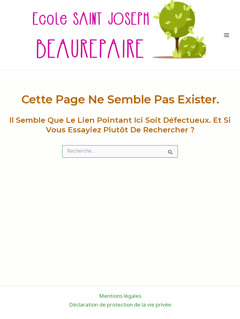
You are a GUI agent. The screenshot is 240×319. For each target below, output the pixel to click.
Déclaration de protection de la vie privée (120, 305)
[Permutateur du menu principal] (227, 35)
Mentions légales (120, 296)
